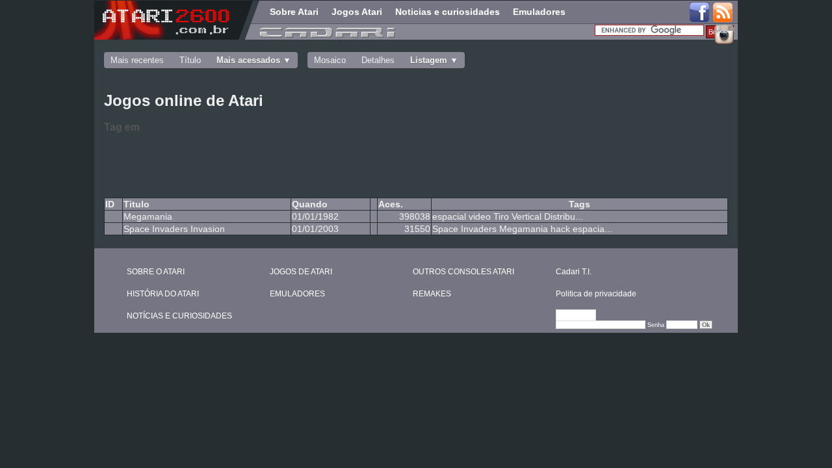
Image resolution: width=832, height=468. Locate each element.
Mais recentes (137, 60)
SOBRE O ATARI (156, 271)
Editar (582, 315)
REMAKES (432, 293)
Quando (310, 204)
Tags (579, 204)
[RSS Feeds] (723, 13)
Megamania (148, 216)
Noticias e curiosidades (447, 11)
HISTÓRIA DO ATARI (163, 293)
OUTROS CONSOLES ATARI (463, 271)
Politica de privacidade (596, 293)
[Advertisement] (312, 163)
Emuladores (539, 11)
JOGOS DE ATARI (301, 271)
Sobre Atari (294, 11)
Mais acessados (248, 60)
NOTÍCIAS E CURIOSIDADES (179, 315)
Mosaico (330, 60)
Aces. (390, 204)
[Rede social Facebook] (699, 13)
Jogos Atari (357, 11)
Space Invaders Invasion (174, 229)
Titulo (137, 204)
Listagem (428, 60)
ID (109, 204)
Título (190, 60)
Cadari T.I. (574, 271)
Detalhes (378, 60)
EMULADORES (297, 293)
